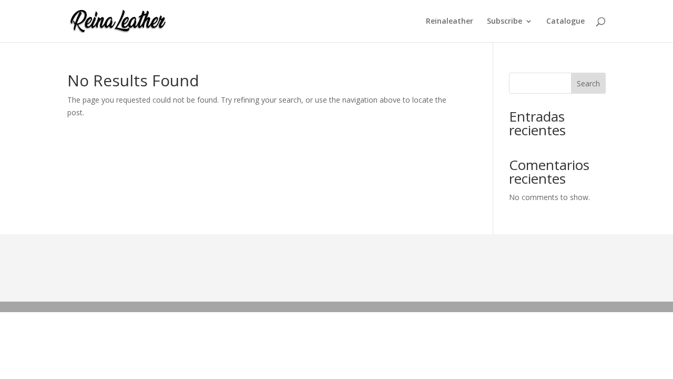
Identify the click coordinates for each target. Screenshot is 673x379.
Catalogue (565, 21)
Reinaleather (449, 21)
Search (588, 83)
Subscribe (504, 21)
